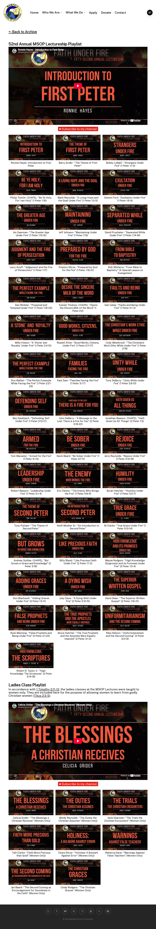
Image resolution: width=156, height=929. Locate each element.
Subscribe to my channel (79, 129)
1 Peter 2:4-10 (43, 345)
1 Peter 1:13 (81, 235)
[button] (150, 12)
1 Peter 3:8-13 (128, 383)
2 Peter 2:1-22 (41, 635)
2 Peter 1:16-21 (130, 601)
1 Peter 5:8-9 (83, 493)
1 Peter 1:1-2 (127, 165)
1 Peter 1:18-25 (43, 307)
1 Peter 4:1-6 (31, 458)
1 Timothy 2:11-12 (47, 689)
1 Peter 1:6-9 (125, 200)
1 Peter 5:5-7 (128, 493)
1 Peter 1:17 (40, 270)
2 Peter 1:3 (137, 421)
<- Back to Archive (23, 31)
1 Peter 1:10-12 (37, 235)
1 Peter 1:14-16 (131, 235)
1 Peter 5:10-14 (131, 527)
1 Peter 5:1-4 (34, 493)
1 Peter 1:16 (39, 200)
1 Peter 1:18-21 (85, 270)
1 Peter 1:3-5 (90, 200)
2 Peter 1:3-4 (128, 566)
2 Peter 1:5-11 (37, 601)
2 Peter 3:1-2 (83, 638)
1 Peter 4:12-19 (125, 458)
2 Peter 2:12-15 (81, 601)
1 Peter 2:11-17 (84, 345)
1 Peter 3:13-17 (38, 421)
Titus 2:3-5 (41, 695)
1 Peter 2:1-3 (128, 307)
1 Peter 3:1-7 (78, 383)
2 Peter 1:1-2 (85, 563)
